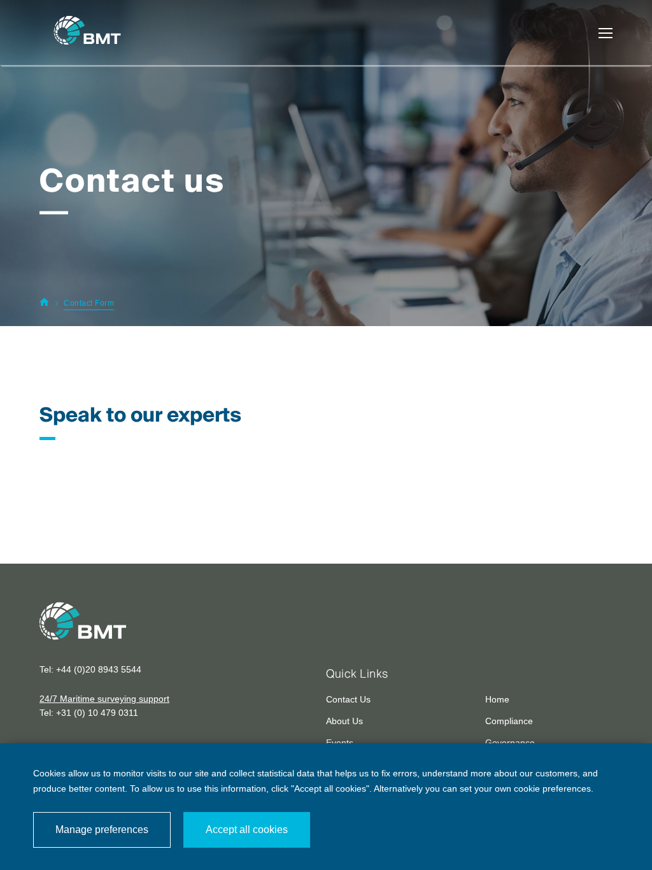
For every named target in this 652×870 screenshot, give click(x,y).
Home (497, 699)
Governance (510, 743)
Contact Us (348, 699)
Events (339, 743)
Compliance (509, 721)
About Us (344, 721)
